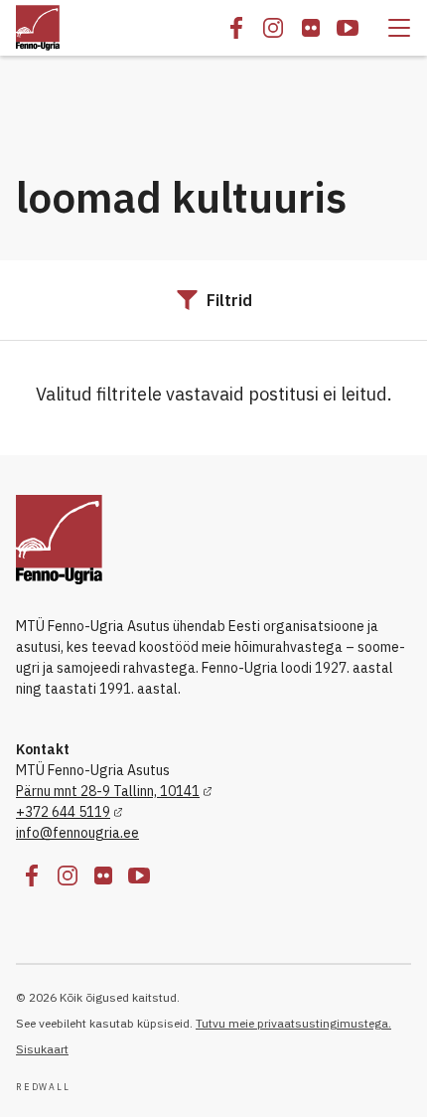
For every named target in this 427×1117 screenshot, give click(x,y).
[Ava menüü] (399, 28)
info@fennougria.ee (77, 833)
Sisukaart (42, 1048)
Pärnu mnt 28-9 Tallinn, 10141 (108, 791)
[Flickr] (311, 28)
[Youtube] (347, 28)
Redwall (43, 1087)
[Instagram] (273, 28)
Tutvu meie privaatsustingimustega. (293, 1023)
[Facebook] (236, 28)
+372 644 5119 (63, 812)
